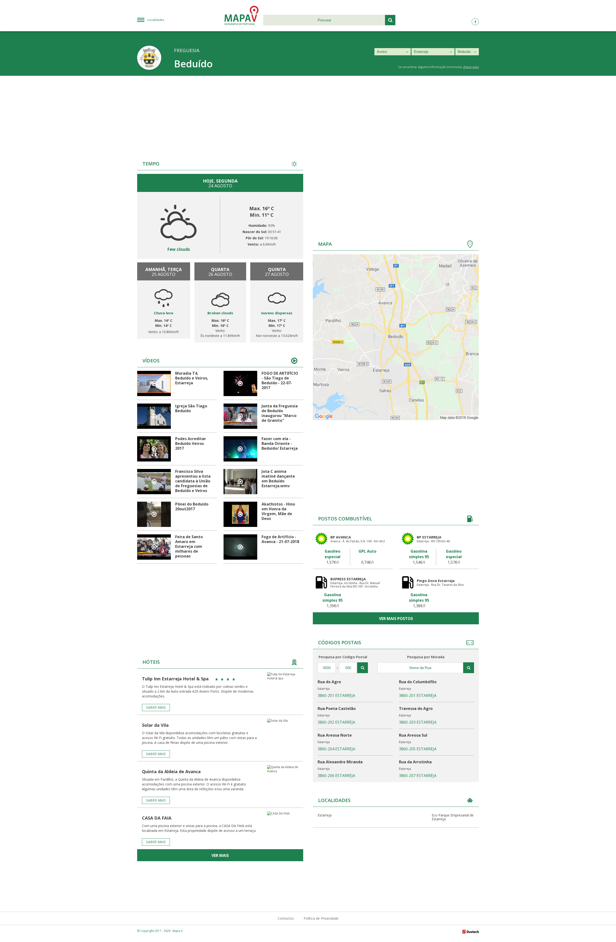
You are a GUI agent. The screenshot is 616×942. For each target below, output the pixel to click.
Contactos (286, 918)
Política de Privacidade (321, 918)
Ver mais (220, 855)
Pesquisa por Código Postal (343, 656)
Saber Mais (156, 707)
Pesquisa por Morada (425, 656)
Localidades (156, 20)
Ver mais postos (396, 618)
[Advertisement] (308, 111)
